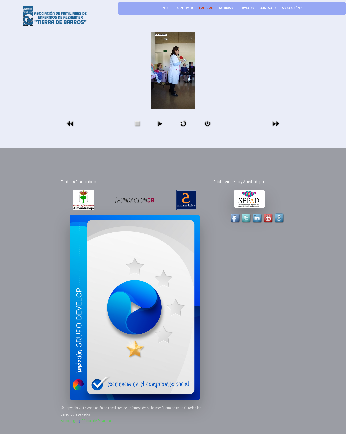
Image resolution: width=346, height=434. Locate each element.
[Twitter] (246, 218)
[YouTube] (263, 218)
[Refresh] (183, 123)
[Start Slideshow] (160, 123)
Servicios (246, 8)
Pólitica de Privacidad (97, 421)
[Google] (279, 218)
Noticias (226, 8)
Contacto (268, 8)
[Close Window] (207, 123)
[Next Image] (276, 123)
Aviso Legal (69, 421)
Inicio (166, 8)
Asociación (291, 8)
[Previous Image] (70, 123)
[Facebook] (235, 218)
